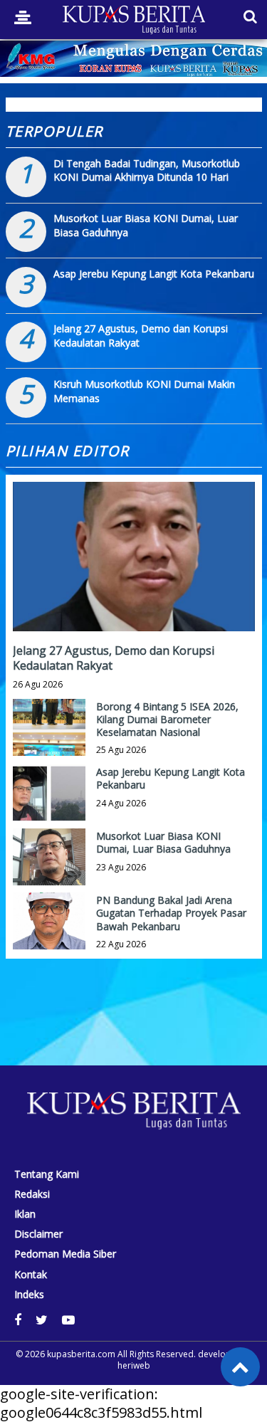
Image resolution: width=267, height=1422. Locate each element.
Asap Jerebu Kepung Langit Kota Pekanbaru (153, 273)
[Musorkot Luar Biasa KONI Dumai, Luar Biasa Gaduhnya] (49, 864)
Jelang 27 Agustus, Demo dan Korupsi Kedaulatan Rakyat (113, 658)
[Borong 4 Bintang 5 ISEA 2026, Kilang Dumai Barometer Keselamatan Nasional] (49, 735)
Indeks (29, 1294)
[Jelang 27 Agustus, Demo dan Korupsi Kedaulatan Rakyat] (134, 604)
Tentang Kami (46, 1174)
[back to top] (240, 1366)
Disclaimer (38, 1234)
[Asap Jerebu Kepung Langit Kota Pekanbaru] (49, 800)
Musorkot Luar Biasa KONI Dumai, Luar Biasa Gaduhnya (163, 842)
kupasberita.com (81, 1354)
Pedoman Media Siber (65, 1254)
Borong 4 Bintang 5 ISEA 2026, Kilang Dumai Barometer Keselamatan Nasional (167, 719)
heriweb (133, 1365)
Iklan (25, 1214)
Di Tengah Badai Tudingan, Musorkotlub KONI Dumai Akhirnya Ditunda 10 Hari (146, 170)
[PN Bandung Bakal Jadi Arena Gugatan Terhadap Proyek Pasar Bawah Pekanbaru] (49, 928)
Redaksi (32, 1194)
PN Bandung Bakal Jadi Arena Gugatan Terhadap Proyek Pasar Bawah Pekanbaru (171, 912)
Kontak (30, 1274)
